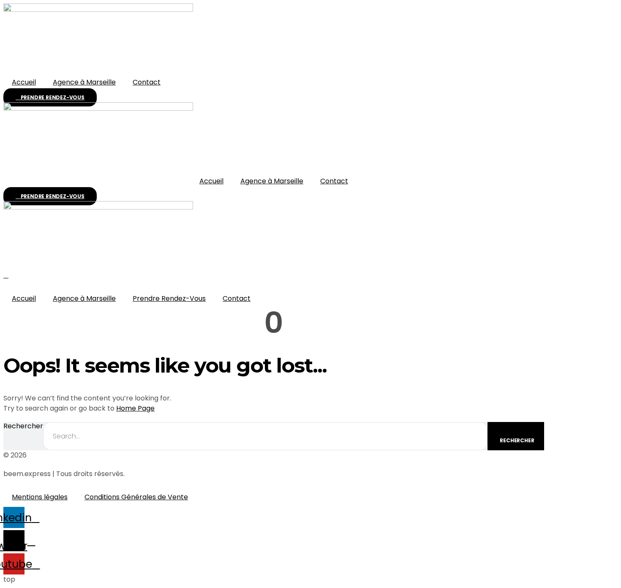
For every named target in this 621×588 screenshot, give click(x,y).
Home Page (135, 408)
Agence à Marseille (84, 82)
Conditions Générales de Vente (136, 497)
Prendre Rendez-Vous (169, 298)
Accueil (24, 82)
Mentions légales (40, 497)
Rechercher (23, 426)
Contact (147, 82)
